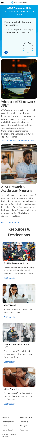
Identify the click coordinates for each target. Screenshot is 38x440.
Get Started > (10, 278)
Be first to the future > (10, 222)
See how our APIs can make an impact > (18, 140)
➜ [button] (6, 52)
